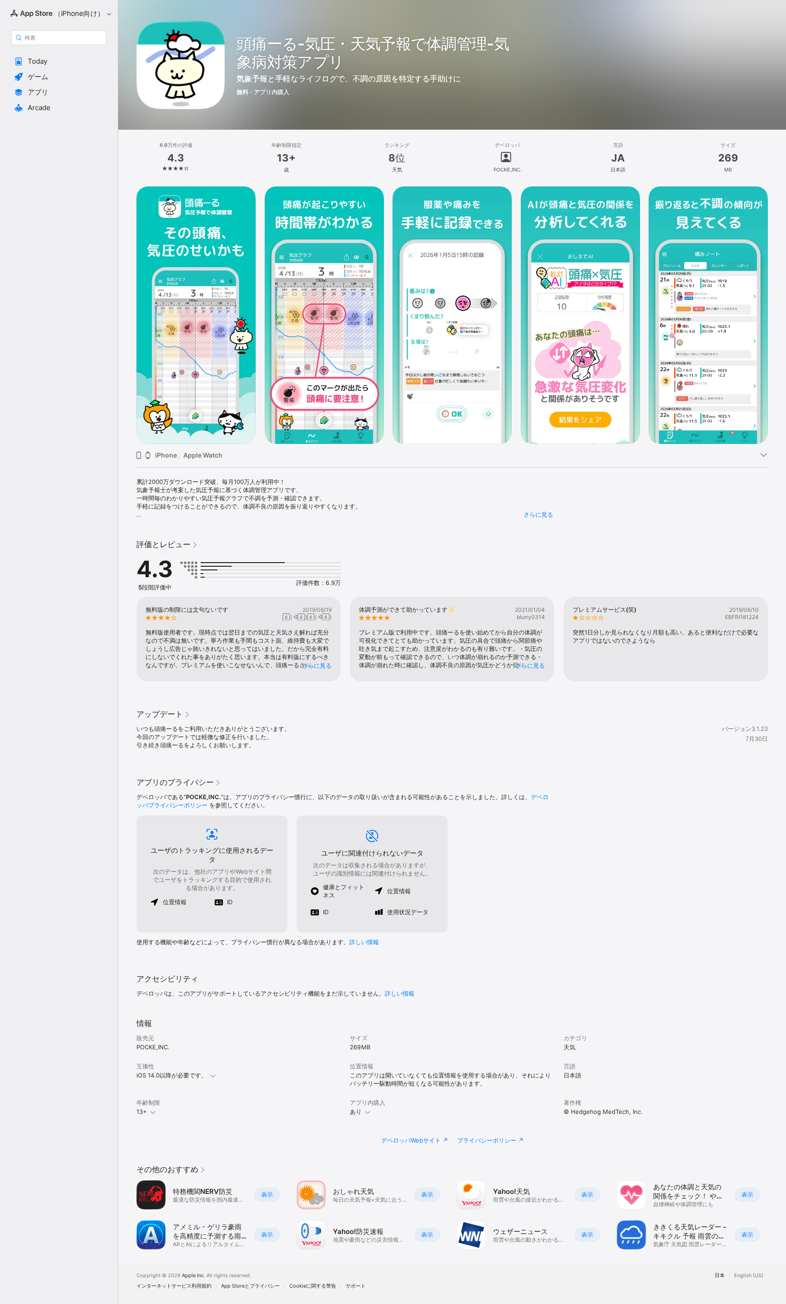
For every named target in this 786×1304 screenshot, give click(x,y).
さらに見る (538, 514)
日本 (720, 1275)
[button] (59, 61)
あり (356, 1111)
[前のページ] (127, 315)
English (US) (748, 1275)
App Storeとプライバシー (250, 1286)
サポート (356, 1286)
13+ (141, 1111)
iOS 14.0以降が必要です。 (171, 1075)
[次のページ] (777, 315)
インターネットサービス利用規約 (174, 1286)
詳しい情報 (364, 942)
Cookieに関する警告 (312, 1286)
